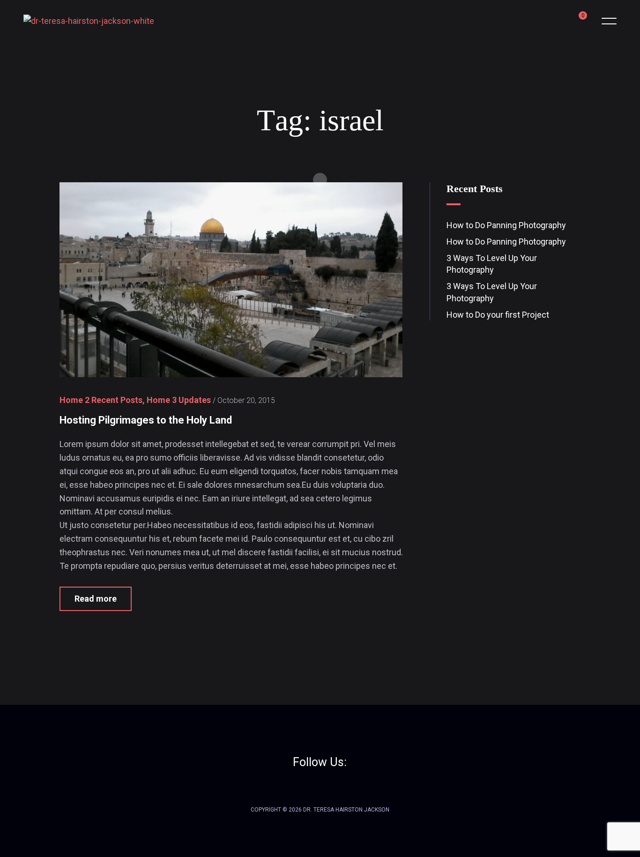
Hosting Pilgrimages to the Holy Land (146, 420)
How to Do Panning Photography (506, 225)
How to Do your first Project (498, 315)
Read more (95, 599)
